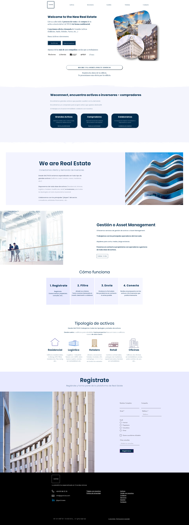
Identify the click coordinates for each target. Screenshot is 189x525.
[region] (58, 291)
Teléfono (144, 411)
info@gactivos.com (63, 496)
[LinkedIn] (53, 500)
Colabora (123, 495)
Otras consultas (125, 440)
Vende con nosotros (127, 493)
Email (121, 411)
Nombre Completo (126, 403)
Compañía (144, 403)
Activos (122, 491)
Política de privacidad (94, 493)
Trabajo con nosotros (94, 491)
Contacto (123, 502)
